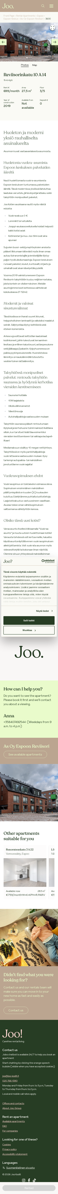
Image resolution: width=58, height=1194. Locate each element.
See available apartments (25, 754)
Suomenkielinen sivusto (20, 1168)
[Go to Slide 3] (31, 57)
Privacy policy (9, 1149)
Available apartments (13, 1121)
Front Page (9, 15)
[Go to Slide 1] (27, 58)
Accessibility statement (15, 1154)
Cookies (6, 1144)
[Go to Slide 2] (28, 57)
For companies (10, 1130)
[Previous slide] (3, 42)
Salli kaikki (29, 620)
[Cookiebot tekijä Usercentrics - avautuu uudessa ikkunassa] (42, 561)
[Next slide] (54, 42)
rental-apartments (25, 15)
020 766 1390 (10, 1080)
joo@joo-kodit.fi (10, 1076)
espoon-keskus (11, 18)
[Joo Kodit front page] (8, 6)
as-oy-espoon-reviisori (31, 18)
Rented (29, 1188)
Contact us (15, 1010)
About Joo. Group (11, 1108)
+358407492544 (15, 722)
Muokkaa (27, 630)
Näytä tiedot (42, 611)
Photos (25, 64)
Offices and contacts (13, 1103)
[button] (29, 42)
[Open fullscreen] (52, 27)
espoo (40, 15)
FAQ (4, 1126)
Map (34, 65)
